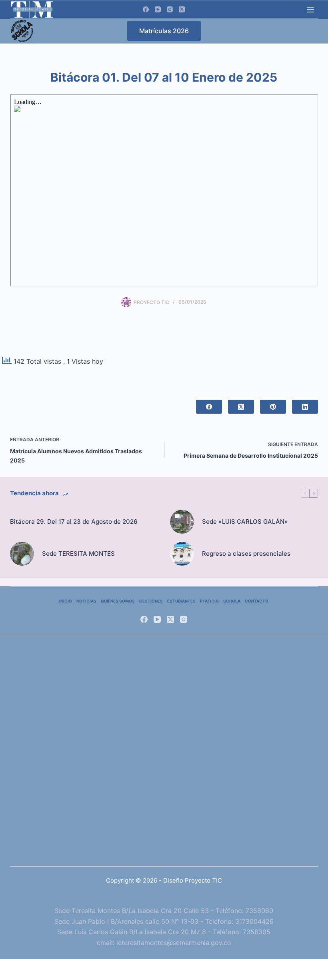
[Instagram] (170, 9)
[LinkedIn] (305, 407)
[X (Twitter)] (182, 9)
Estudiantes (181, 601)
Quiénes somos (118, 601)
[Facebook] (146, 9)
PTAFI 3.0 (209, 601)
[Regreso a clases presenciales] (182, 554)
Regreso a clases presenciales (246, 553)
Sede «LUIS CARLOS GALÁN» (245, 521)
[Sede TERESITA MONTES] (22, 554)
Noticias (86, 601)
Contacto (256, 601)
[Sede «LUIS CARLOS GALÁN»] (182, 522)
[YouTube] (158, 9)
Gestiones (151, 601)
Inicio (65, 601)
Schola (231, 601)
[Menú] (310, 9)
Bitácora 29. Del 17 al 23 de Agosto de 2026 (74, 521)
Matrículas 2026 (164, 31)
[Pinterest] (273, 407)
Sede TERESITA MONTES (78, 553)
